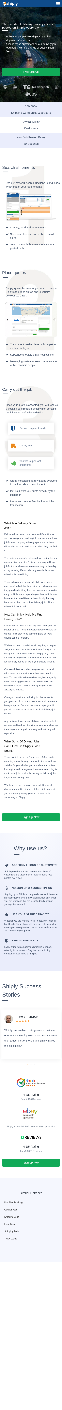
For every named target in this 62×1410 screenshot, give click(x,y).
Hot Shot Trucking (13, 1202)
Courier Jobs (10, 1209)
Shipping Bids (11, 1231)
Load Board (10, 1224)
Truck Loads (10, 1238)
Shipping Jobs (11, 1217)
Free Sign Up (31, 71)
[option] (31, 1034)
